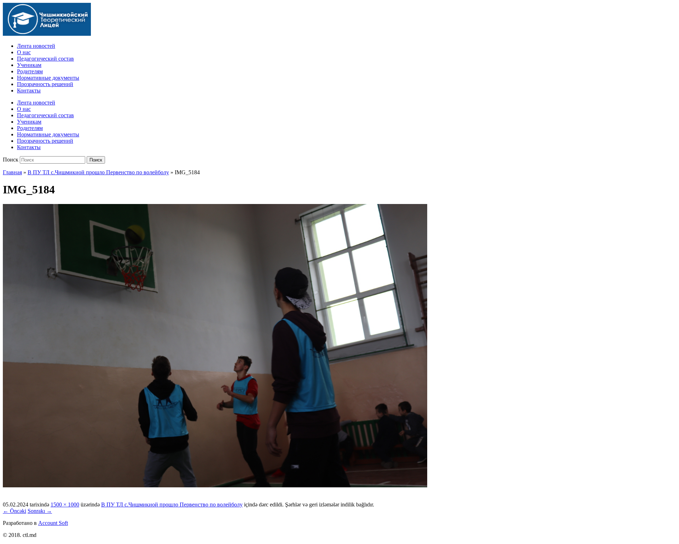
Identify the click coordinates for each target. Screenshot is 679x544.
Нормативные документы (48, 78)
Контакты (29, 90)
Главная (12, 172)
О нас (24, 52)
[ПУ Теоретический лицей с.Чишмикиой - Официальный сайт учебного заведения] (47, 34)
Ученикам (29, 65)
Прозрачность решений (45, 84)
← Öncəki (14, 511)
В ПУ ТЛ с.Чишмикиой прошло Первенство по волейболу (98, 172)
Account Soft (53, 523)
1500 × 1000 (65, 505)
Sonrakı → (40, 511)
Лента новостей (36, 46)
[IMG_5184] (215, 485)
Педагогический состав (45, 59)
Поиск (10, 160)
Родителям (30, 71)
